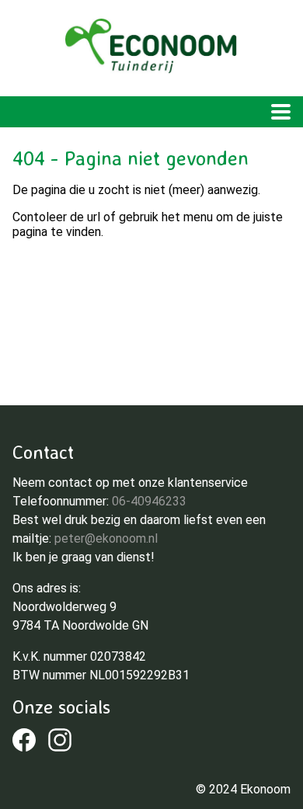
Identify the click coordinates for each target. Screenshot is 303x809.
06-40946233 (149, 501)
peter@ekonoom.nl (106, 538)
